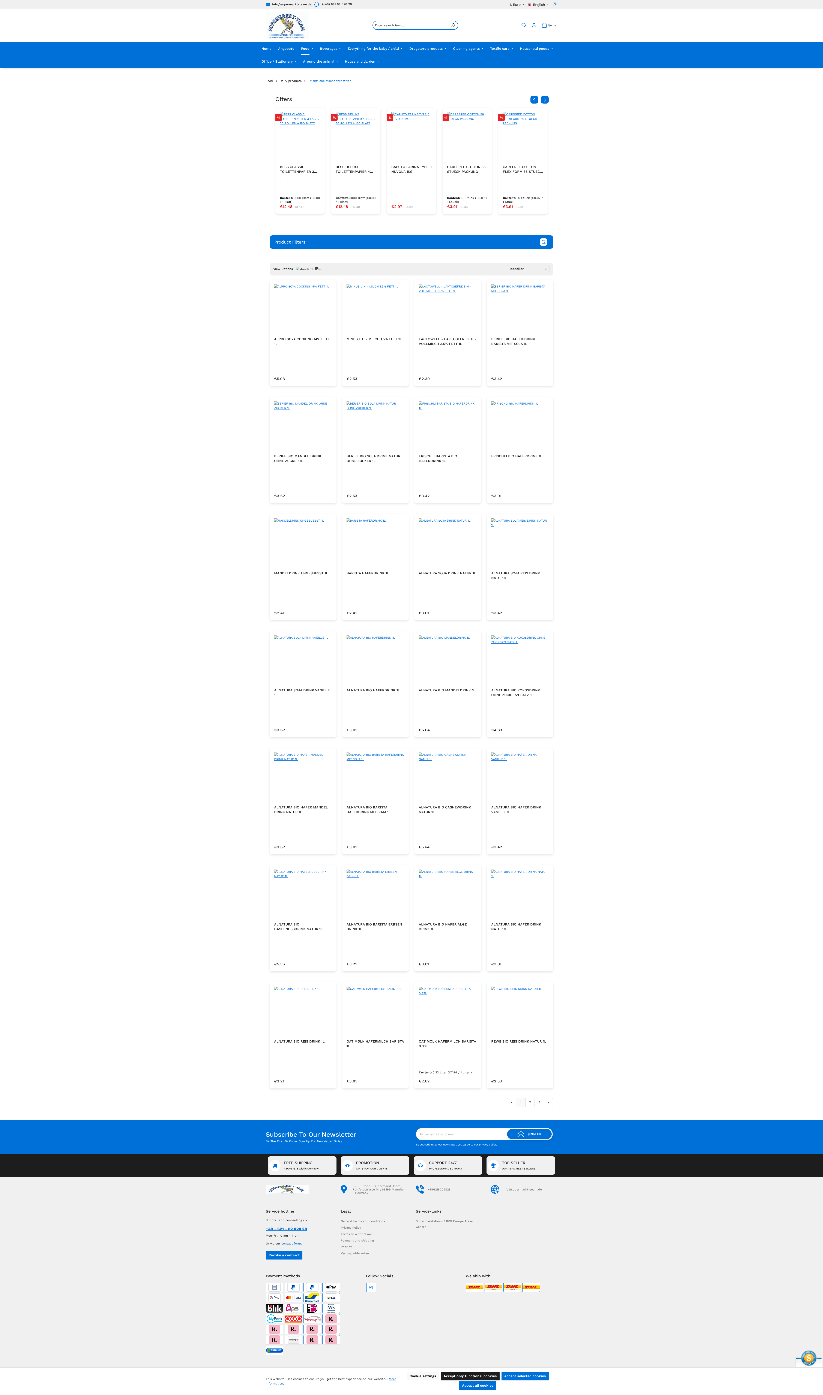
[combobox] (410, 25)
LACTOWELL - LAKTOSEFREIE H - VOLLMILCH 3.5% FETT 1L (447, 341)
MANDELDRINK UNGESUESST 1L (301, 573)
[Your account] (534, 25)
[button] (411, 242)
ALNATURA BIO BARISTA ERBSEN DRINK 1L (374, 926)
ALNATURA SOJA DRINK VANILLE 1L (302, 692)
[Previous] (534, 100)
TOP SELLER (518, 1165)
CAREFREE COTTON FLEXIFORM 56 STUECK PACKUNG (467, 169)
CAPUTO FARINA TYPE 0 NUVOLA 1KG (356, 169)
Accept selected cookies (525, 1376)
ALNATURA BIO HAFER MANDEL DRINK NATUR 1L (301, 809)
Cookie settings (423, 1376)
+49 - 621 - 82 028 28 (286, 1228)
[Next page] (548, 1102)
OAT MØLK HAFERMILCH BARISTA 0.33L (447, 1043)
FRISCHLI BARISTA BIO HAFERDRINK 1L (438, 458)
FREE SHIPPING (301, 1165)
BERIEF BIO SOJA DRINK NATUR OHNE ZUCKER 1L (373, 458)
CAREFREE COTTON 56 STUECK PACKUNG (410, 169)
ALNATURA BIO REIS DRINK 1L (299, 1041)
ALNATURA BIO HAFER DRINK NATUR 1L (516, 926)
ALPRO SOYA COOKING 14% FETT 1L (302, 341)
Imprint (346, 1247)
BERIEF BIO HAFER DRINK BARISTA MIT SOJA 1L (513, 341)
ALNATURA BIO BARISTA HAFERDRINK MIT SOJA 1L (369, 809)
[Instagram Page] (554, 4)
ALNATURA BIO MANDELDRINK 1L (447, 690)
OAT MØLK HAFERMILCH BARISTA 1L (375, 1043)
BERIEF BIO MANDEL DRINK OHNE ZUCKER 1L (297, 458)
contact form (291, 1243)
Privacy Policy (351, 1227)
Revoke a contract (284, 1255)
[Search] (453, 25)
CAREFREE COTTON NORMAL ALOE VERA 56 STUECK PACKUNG (523, 169)
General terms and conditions (363, 1221)
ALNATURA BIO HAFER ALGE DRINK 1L (443, 926)
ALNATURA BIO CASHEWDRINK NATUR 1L (445, 809)
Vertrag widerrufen (355, 1253)
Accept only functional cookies (470, 1376)
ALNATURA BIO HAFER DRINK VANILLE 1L (516, 809)
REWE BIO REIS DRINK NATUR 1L (518, 1041)
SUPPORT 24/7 (445, 1165)
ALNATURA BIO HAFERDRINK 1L (373, 690)
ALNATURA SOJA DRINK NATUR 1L (447, 573)
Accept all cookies (477, 1385)
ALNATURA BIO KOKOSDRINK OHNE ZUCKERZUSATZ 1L (515, 692)
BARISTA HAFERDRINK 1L (368, 573)
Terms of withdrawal (356, 1234)
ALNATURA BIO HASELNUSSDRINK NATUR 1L (298, 926)
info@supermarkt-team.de (291, 4)
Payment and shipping (357, 1240)
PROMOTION (372, 1165)
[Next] (545, 100)
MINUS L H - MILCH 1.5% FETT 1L (374, 339)
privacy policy (487, 1144)
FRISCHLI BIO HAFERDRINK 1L (516, 456)
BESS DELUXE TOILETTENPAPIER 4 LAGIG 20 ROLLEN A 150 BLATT (300, 169)
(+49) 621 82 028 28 (337, 4)
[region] (411, 161)
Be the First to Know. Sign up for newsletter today (304, 1141)
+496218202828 (439, 1189)
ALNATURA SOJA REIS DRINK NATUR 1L (515, 575)
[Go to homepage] (287, 25)
